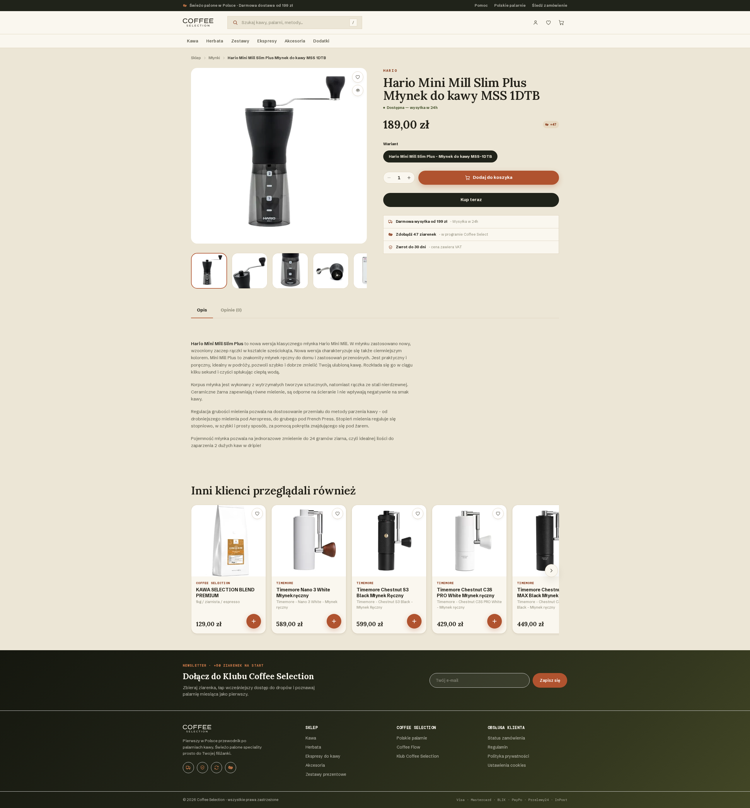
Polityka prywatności (508, 756)
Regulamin (498, 747)
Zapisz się (550, 680)
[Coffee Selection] (198, 22)
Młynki (214, 57)
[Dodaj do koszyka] (253, 621)
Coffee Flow (408, 747)
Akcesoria (315, 765)
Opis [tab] (202, 310)
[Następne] (551, 570)
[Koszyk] (561, 22)
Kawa (311, 738)
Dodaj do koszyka (492, 177)
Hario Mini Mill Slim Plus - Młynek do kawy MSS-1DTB (440, 156)
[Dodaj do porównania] (357, 90)
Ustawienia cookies (507, 765)
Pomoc (481, 5)
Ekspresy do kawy (323, 756)
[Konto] (535, 22)
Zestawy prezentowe (326, 774)
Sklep (196, 57)
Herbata (313, 747)
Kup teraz (471, 199)
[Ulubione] (548, 22)
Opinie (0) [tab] (231, 310)
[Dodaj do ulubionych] (357, 77)
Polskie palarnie (510, 5)
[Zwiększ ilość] (409, 177)
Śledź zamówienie (549, 5)
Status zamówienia (506, 738)
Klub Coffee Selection (418, 756)
